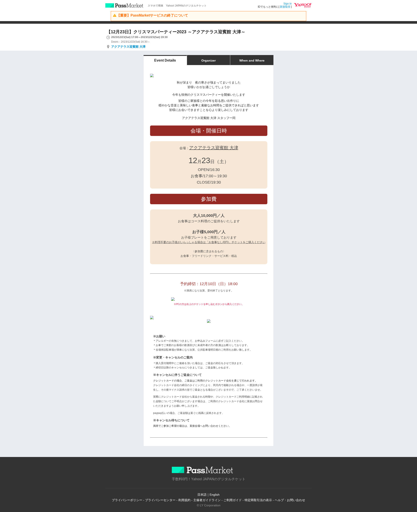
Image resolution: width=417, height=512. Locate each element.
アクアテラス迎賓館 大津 (128, 46)
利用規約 (184, 500)
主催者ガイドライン (207, 500)
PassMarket (124, 5)
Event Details (165, 60)
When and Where (252, 60)
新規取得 (285, 6)
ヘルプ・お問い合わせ (290, 500)
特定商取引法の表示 (258, 500)
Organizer (208, 60)
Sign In (287, 3)
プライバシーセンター (160, 500)
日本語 (202, 494)
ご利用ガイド (232, 500)
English (215, 494)
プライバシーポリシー (127, 500)
